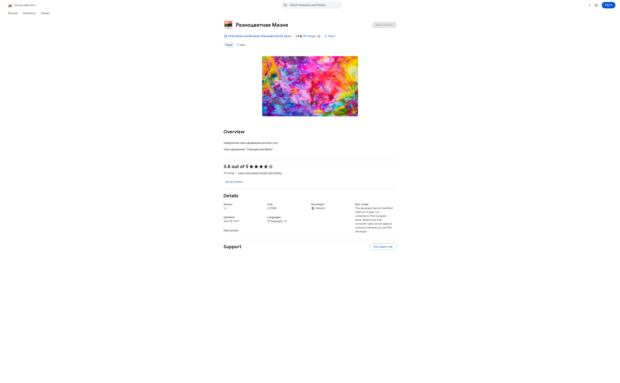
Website (320, 208)
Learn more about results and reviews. (260, 173)
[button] (596, 5)
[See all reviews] (233, 182)
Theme (228, 44)
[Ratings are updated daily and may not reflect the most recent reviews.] (319, 36)
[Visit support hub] (383, 247)
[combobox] (315, 5)
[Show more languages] (285, 221)
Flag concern (230, 230)
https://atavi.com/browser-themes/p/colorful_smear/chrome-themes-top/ (260, 36)
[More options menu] (589, 5)
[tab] (13, 13)
